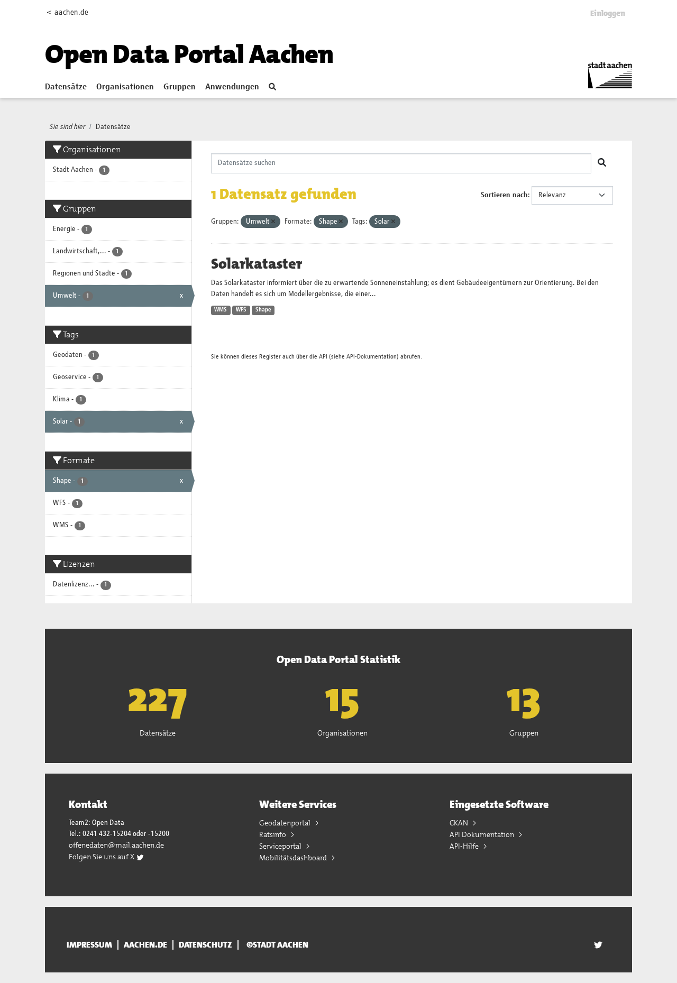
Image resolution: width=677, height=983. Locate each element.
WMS (220, 310)
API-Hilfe (465, 846)
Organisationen (125, 87)
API (323, 356)
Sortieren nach (504, 195)
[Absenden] (602, 163)
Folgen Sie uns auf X (102, 856)
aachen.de (145, 945)
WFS (241, 310)
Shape (263, 310)
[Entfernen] (273, 222)
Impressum (89, 945)
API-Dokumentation (371, 356)
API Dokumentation (483, 834)
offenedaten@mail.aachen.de (116, 845)
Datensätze (66, 87)
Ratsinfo (273, 834)
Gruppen (179, 87)
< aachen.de (67, 12)
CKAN (460, 823)
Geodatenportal (285, 823)
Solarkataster (256, 263)
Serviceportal (281, 846)
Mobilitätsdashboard (293, 857)
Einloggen (607, 13)
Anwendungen (232, 87)
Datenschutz (205, 945)
